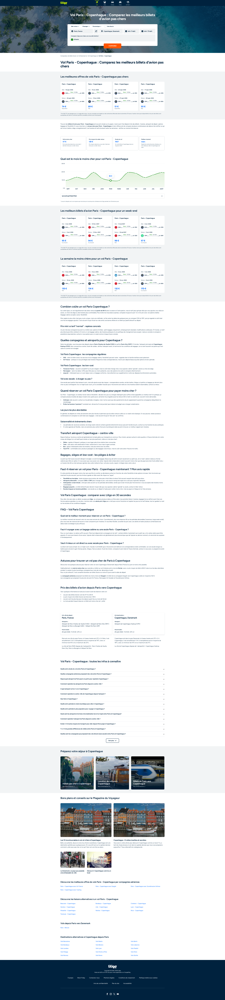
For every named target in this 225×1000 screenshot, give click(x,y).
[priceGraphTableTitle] (69, 196)
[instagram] (110, 994)
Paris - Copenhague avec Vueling (70, 890)
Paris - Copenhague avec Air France (71, 886)
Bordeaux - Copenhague (103, 903)
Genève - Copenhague (67, 907)
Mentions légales (109, 978)
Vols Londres (64, 948)
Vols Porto (134, 952)
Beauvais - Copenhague (67, 903)
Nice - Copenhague (137, 910)
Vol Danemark (82, 56)
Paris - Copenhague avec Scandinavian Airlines (145, 886)
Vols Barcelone (65, 941)
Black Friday (81, 978)
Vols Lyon (99, 948)
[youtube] (118, 994)
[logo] (63, 3)
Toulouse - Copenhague (67, 914)
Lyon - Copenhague (137, 907)
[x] (114, 994)
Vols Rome (99, 955)
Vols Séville (134, 955)
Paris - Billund (64, 928)
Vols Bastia (99, 941)
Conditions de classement (127, 978)
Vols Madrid (134, 948)
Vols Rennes (64, 955)
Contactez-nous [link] (94, 978)
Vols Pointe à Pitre (101, 952)
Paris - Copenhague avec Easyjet (106, 886)
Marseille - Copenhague (67, 910)
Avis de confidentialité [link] (101, 983)
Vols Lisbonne (135, 945)
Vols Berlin (134, 941)
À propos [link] (70, 978)
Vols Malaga (64, 952)
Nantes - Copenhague (103, 910)
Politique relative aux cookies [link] (148, 978)
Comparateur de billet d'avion (68, 56)
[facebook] (107, 994)
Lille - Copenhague (102, 907)
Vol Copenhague (92, 56)
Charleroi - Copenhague (138, 903)
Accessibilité (127, 983)
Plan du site (115, 983)
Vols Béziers (99, 945)
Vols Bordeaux (64, 945)
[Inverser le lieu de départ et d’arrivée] (96, 31)
